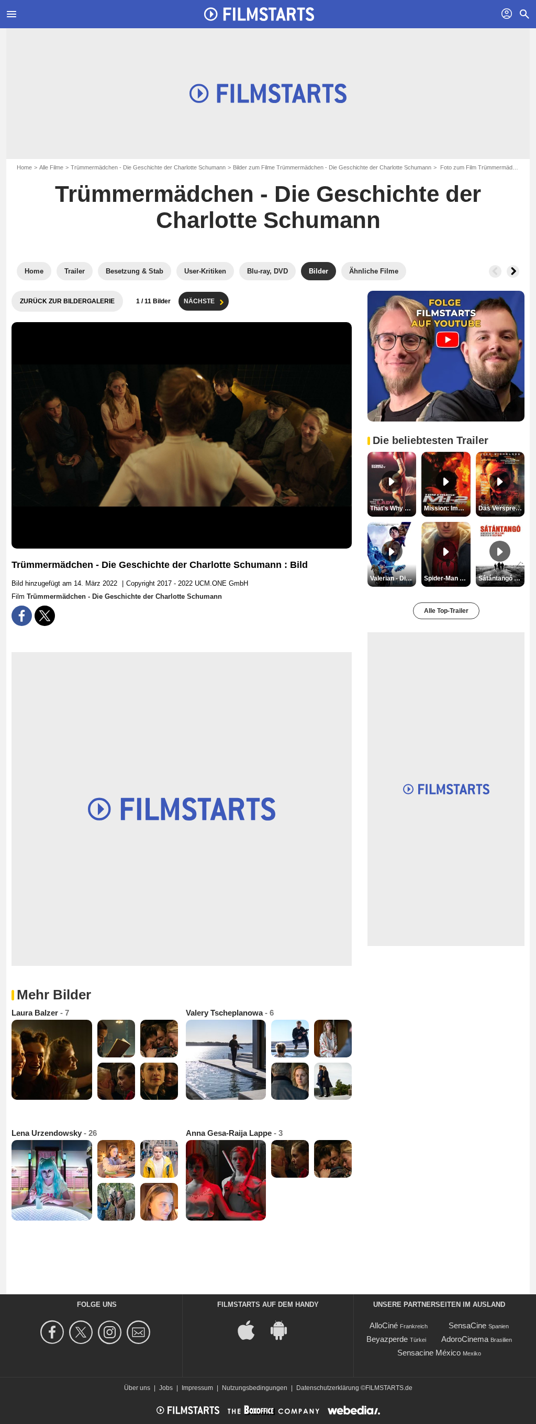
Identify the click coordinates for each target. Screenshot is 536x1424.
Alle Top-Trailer (446, 610)
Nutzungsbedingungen (254, 1388)
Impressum (197, 1388)
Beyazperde (387, 1339)
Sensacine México (429, 1352)
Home (24, 167)
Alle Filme (51, 167)
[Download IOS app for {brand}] (252, 1329)
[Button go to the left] (495, 271)
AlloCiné (384, 1325)
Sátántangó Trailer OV (501, 578)
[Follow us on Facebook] (53, 1332)
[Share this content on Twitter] (45, 616)
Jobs (166, 1388)
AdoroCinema (464, 1339)
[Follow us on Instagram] (111, 1332)
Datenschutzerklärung (327, 1388)
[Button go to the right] (513, 271)
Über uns (137, 1388)
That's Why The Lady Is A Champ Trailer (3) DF (393, 508)
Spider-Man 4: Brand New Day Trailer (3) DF (447, 578)
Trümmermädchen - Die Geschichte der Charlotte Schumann (148, 167)
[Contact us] (140, 1332)
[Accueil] (259, 14)
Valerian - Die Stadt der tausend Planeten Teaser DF (393, 578)
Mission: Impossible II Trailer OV (447, 508)
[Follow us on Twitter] (82, 1332)
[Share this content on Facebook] (22, 616)
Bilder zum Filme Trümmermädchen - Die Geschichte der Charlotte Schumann (332, 167)
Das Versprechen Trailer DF (501, 508)
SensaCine (467, 1325)
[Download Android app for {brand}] (284, 1329)
